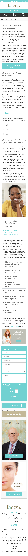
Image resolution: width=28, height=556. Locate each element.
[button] (14, 234)
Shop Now (14, 11)
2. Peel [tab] (5, 125)
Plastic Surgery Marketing (16, 551)
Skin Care (8, 19)
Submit (14, 396)
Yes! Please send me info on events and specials (14, 385)
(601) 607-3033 (10, 325)
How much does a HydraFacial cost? (12, 311)
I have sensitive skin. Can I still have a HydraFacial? (13, 264)
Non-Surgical (5, 531)
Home (2, 19)
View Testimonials (8, 410)
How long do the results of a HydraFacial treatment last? (12, 233)
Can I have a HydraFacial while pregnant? (11, 284)
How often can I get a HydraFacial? (14, 277)
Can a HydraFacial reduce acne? (13, 271)
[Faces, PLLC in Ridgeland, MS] (14, 5)
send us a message (14, 326)
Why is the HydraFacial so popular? (15, 291)
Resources (22, 531)
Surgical (22, 529)
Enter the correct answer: (14, 388)
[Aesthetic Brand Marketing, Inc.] (18, 553)
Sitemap (14, 548)
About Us (14, 529)
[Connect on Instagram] (14, 1)
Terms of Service (14, 546)
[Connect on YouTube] (17, 1)
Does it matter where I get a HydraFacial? (14, 297)
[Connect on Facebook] (12, 1)
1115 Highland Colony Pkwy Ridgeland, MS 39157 (14, 514)
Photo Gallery (14, 405)
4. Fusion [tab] (6, 134)
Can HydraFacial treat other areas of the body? (13, 304)
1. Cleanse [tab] (6, 113)
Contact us (14, 533)
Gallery (5, 533)
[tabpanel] (14, 119)
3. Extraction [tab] (7, 129)
